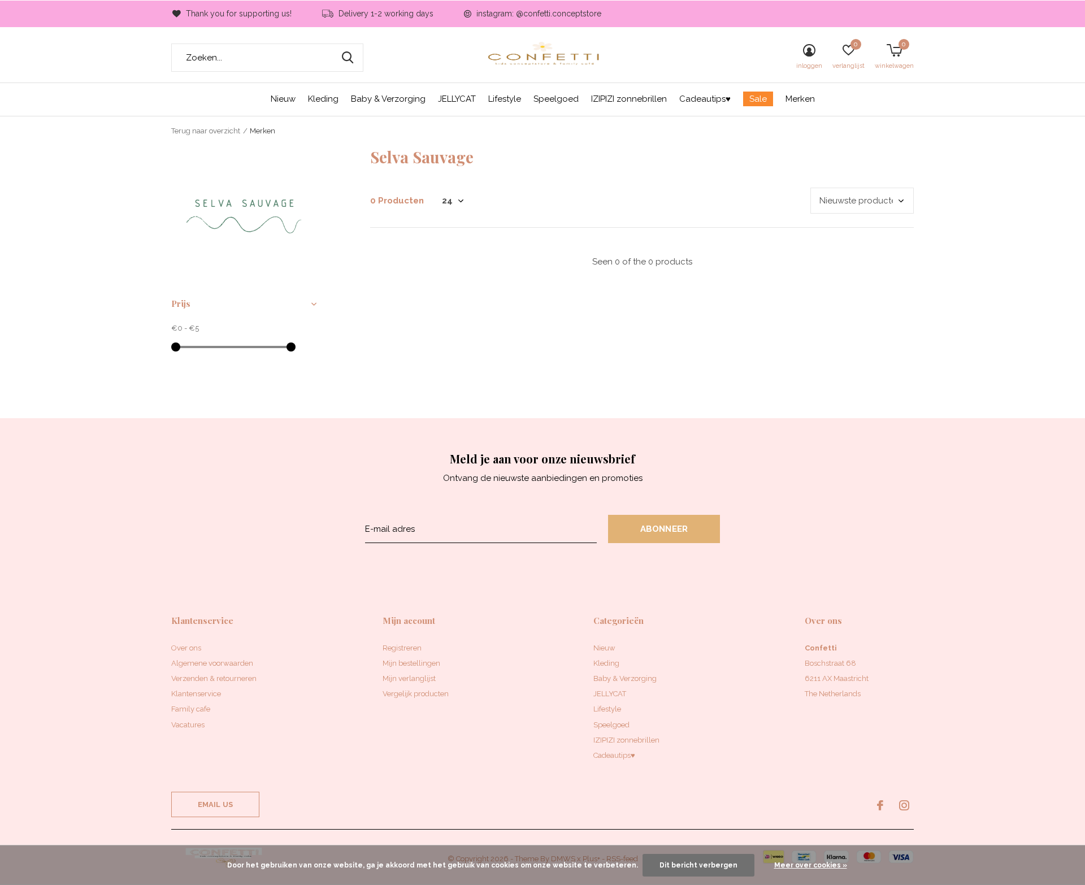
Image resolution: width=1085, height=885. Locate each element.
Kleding (323, 99)
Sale (758, 99)
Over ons (186, 648)
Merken (800, 99)
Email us (215, 804)
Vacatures (188, 725)
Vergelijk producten (416, 693)
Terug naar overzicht (205, 131)
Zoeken (347, 58)
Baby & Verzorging (388, 99)
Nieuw (283, 99)
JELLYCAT (457, 99)
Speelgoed (556, 99)
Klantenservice (196, 693)
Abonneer (664, 529)
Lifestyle (504, 99)
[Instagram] (904, 805)
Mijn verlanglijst (409, 678)
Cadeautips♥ (705, 99)
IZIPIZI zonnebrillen (629, 99)
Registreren (402, 648)
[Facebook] (880, 805)
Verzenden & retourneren (214, 678)
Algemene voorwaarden (212, 663)
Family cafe (190, 709)
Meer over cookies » (810, 865)
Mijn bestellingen (411, 663)
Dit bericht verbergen (698, 865)
